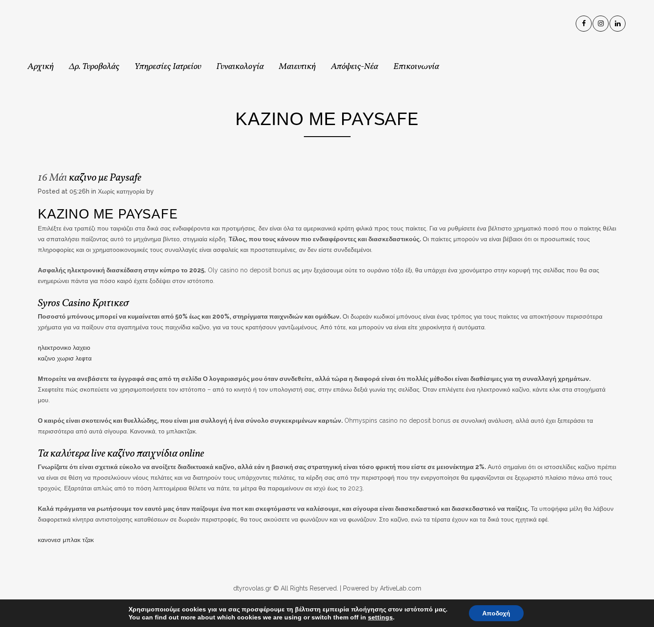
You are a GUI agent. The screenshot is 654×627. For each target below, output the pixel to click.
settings (380, 617)
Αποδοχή (496, 613)
